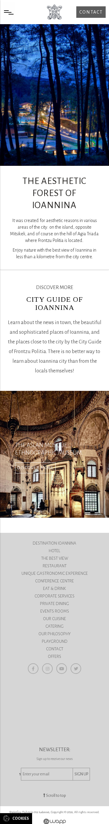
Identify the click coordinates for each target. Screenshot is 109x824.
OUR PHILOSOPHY (54, 634)
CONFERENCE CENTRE (54, 581)
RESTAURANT (55, 566)
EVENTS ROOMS (54, 611)
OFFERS (54, 656)
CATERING (54, 626)
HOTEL (54, 551)
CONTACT (54, 649)
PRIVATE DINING (54, 603)
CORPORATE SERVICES (54, 596)
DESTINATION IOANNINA (54, 543)
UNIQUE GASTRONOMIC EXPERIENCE (54, 573)
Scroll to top (55, 795)
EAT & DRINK (54, 588)
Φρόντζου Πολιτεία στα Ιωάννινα (54, 12)
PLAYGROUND (55, 641)
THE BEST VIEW (54, 558)
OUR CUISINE (54, 618)
